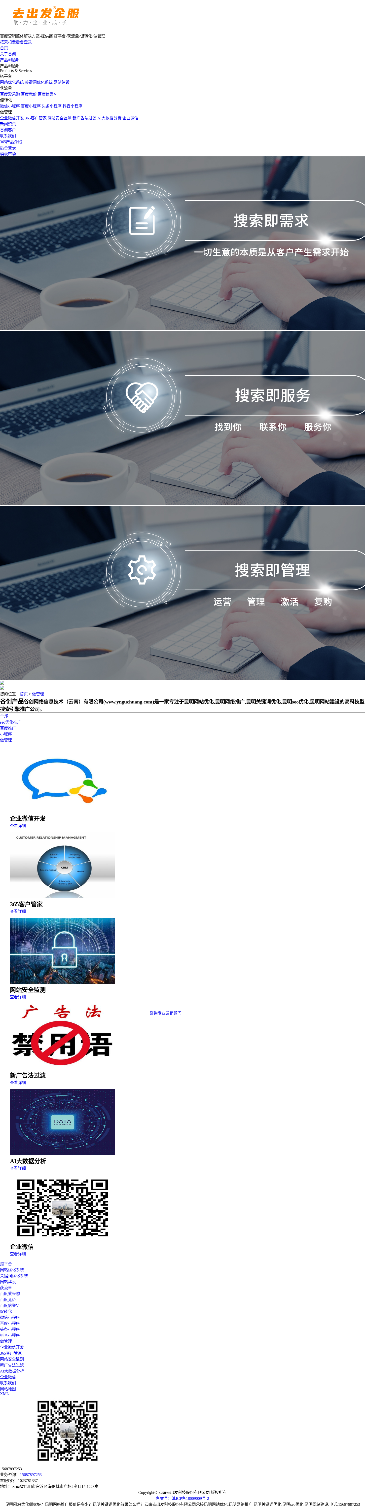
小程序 (6, 734)
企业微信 (130, 118)
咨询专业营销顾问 (166, 1013)
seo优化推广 (10, 722)
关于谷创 (8, 54)
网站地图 (8, 1389)
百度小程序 (31, 106)
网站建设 (62, 82)
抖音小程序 (72, 106)
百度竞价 (29, 94)
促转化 (6, 1311)
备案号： (164, 1498)
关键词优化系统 (39, 82)
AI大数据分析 (109, 118)
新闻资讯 (8, 124)
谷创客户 (8, 130)
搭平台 (6, 1264)
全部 (4, 716)
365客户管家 (36, 118)
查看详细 (18, 826)
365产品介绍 (11, 142)
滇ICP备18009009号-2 (190, 1498)
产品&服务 (9, 60)
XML (4, 1394)
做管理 (38, 694)
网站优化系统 (12, 82)
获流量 (6, 1288)
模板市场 (8, 154)
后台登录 (8, 148)
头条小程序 (52, 106)
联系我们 (8, 136)
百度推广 (8, 728)
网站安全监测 (60, 118)
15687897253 (31, 1474)
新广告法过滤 (84, 118)
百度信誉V (47, 94)
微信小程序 (10, 106)
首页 (4, 48)
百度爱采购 (10, 94)
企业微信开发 (12, 118)
